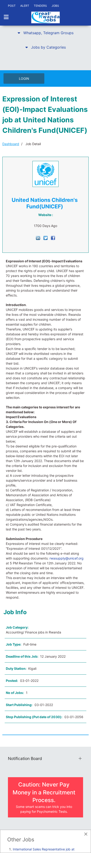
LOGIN (24, 78)
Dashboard (10, 144)
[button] (45, 33)
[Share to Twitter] (45, 237)
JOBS (55, 5)
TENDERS (40, 5)
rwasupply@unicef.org (66, 558)
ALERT (24, 5)
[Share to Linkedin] (38, 237)
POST (12, 5)
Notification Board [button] (25, 758)
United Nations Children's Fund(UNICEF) (45, 203)
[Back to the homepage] (45, 17)
